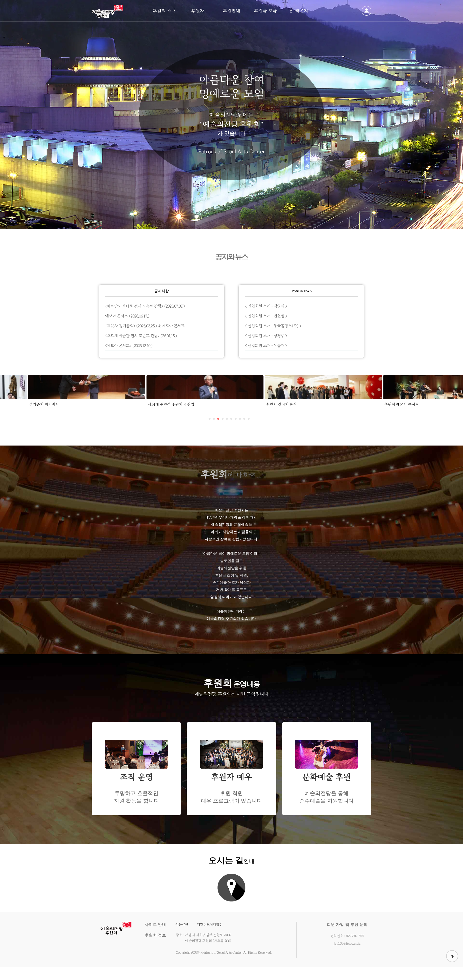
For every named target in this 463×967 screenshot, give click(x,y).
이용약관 (181, 924)
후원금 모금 (265, 10)
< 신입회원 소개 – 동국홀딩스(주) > (273, 326)
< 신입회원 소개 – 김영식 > (266, 306)
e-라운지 (299, 10)
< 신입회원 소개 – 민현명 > (266, 316)
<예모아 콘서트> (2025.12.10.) (129, 346)
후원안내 (231, 10)
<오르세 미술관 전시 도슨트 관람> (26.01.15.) (141, 336)
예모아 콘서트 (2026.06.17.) (127, 316)
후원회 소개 (164, 10)
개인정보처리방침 (209, 924)
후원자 (197, 10)
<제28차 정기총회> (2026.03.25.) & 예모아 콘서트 (144, 326)
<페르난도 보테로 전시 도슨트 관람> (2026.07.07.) (145, 306)
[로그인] (366, 11)
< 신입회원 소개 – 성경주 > (266, 336)
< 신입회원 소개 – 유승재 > (266, 346)
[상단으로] (452, 956)
